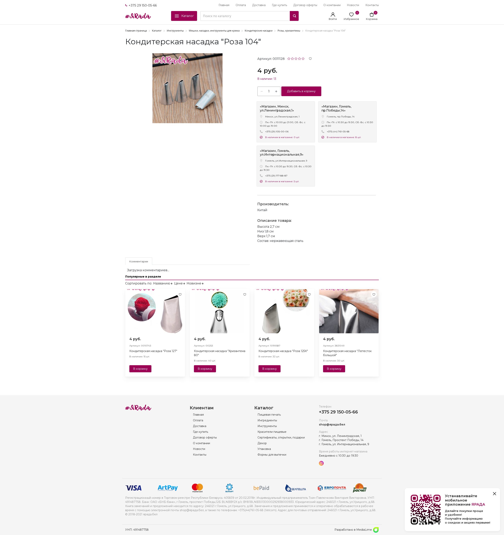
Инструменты (267, 426)
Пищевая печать (269, 414)
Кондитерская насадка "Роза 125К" (283, 351)
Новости (353, 5)
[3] (296, 58)
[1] (288, 58)
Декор (262, 443)
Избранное (351, 18)
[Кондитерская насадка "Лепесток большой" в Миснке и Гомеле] (349, 311)
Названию (161, 283)
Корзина (371, 18)
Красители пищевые (272, 432)
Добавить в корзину (301, 91)
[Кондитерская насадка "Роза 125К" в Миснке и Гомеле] (284, 311)
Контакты (372, 5)
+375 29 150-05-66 (142, 5)
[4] (299, 58)
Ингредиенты (267, 420)
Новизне (194, 283)
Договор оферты (305, 5)
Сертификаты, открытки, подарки (281, 437)
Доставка (259, 5)
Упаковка (264, 449)
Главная (224, 5)
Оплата (241, 5)
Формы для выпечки (272, 454)
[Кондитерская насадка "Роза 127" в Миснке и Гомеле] (155, 311)
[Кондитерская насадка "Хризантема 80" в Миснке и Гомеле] (219, 311)
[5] (303, 58)
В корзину (140, 369)
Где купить (279, 5)
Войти (333, 18)
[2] (292, 58)
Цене (178, 283)
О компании (332, 5)
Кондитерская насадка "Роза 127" (153, 351)
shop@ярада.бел (332, 424)
